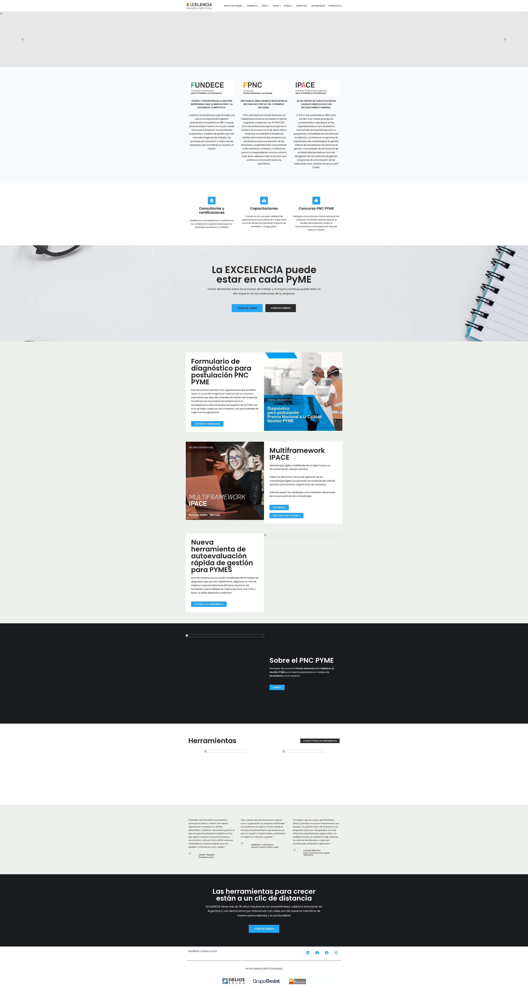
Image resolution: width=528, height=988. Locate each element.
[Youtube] (317, 952)
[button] (243, 5)
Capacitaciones (264, 208)
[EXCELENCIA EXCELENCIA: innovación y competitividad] (199, 5)
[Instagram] (336, 952)
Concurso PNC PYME (316, 208)
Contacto (335, 6)
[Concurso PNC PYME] (316, 200)
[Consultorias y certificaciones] (212, 200)
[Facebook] (326, 952)
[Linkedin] (307, 952)
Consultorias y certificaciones (212, 210)
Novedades (318, 6)
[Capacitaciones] (264, 200)
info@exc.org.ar (208, 951)
